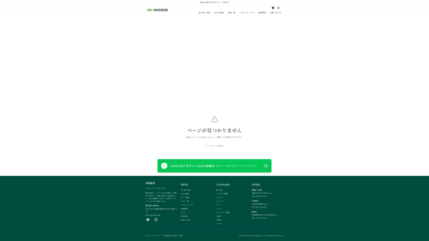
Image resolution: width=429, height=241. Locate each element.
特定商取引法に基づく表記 (173, 235)
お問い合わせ (186, 220)
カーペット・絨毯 (222, 212)
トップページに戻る (214, 145)
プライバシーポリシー (153, 235)
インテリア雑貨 (222, 194)
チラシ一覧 (185, 201)
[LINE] (147, 219)
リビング (219, 197)
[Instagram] (156, 219)
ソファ (218, 205)
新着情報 (184, 209)
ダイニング (220, 201)
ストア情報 (185, 197)
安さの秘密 (185, 194)
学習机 (218, 220)
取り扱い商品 (186, 190)
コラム (183, 212)
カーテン (219, 223)
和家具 (218, 216)
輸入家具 (219, 190)
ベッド (218, 209)
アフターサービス (187, 205)
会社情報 (184, 216)
